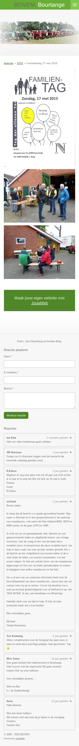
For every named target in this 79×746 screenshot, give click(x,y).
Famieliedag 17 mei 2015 (42, 63)
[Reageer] (70, 437)
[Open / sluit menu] (75, 5)
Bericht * (8, 388)
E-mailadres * (11, 372)
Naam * (8, 356)
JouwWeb (39, 303)
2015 (20, 63)
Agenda (8, 63)
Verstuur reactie (16, 415)
